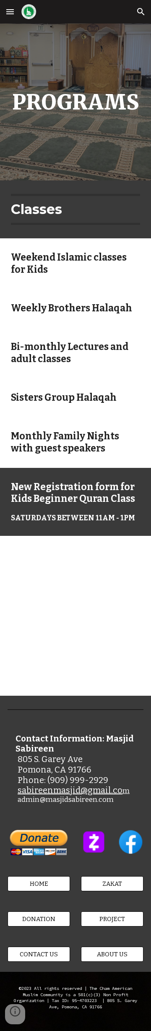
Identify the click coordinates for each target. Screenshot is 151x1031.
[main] (75, 102)
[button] (10, 11)
